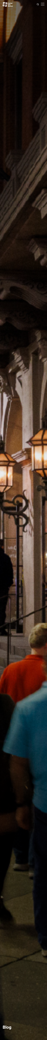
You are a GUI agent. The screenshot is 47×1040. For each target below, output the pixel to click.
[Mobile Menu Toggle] (42, 4)
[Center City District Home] (8, 4)
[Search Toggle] (38, 4)
